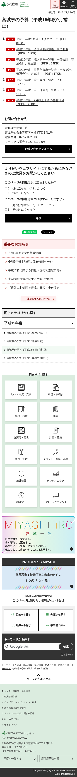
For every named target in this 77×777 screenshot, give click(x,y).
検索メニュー (72, 4)
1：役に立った (17, 188)
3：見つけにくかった (21, 209)
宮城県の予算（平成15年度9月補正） (28, 349)
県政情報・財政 (41, 665)
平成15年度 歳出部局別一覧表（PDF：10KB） (42, 92)
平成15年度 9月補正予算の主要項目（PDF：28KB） (40, 102)
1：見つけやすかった (21, 205)
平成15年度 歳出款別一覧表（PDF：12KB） (41, 81)
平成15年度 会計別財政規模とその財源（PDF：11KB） (42, 51)
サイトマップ (10, 724)
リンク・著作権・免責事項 (17, 691)
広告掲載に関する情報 (15, 708)
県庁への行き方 (12, 758)
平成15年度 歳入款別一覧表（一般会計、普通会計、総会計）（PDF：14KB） (45, 61)
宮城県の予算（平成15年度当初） (26, 341)
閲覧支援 (64, 4)
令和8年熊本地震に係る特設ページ (30, 261)
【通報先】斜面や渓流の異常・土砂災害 (34, 287)
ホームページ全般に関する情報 (19, 713)
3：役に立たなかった (21, 192)
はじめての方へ (11, 719)
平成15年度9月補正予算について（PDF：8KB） (43, 41)
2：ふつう (39, 188)
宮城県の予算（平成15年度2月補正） (28, 332)
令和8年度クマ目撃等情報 (24, 252)
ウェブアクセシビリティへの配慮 (20, 702)
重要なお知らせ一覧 (38, 298)
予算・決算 (57, 665)
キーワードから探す (17, 639)
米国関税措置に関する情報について (31, 278)
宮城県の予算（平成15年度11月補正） (28, 358)
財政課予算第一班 (16, 127)
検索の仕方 (68, 654)
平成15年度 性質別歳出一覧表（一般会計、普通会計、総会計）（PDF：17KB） (45, 71)
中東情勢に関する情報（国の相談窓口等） (35, 270)
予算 (67, 665)
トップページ (8, 665)
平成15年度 (13, 323)
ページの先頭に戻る (39, 678)
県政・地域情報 (24, 665)
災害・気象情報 (54, 4)
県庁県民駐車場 (50, 758)
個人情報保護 (10, 696)
